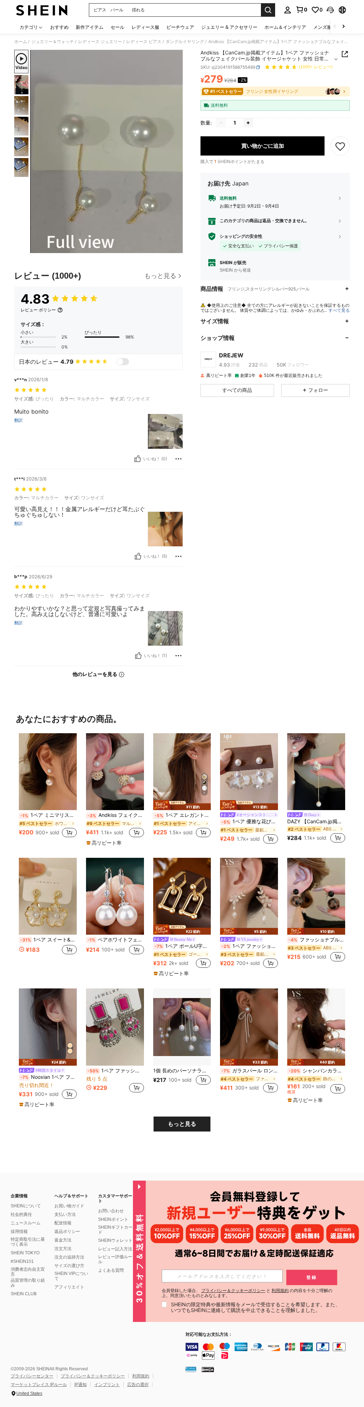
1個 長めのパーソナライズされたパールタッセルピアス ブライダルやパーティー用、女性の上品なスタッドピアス (182, 1070)
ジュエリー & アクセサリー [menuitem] (229, 27)
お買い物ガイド (69, 1205)
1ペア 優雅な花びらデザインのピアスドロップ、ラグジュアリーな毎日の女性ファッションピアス (249, 821)
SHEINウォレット (115, 1240)
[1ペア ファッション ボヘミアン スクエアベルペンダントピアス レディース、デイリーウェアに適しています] (115, 1027)
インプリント (107, 1384)
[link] (301, 9)
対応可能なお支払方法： (209, 1334)
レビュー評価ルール (115, 1259)
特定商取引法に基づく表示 (28, 1242)
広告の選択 (138, 1384)
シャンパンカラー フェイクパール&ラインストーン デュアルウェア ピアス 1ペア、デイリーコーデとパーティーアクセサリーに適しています (317, 1070)
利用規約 (140, 1376)
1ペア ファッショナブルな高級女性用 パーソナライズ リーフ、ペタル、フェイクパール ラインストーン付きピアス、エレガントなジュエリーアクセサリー (249, 946)
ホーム (20, 41)
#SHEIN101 (22, 1261)
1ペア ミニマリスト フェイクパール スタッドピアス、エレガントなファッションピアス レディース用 (48, 815)
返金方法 (62, 1240)
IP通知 (80, 1384)
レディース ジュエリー (100, 41)
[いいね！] (137, 459)
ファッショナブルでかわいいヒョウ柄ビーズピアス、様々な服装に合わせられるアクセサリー (317, 940)
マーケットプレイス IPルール (39, 1384)
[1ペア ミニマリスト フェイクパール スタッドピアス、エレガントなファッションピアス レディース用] (48, 771)
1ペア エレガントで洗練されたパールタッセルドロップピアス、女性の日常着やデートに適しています (183, 815)
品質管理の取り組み (28, 1283)
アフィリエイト (69, 1287)
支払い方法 (65, 1214)
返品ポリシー (67, 1231)
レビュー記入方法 (115, 1248)
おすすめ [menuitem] (59, 27)
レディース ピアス (143, 41)
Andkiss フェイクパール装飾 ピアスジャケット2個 (115, 815)
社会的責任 (21, 1214)
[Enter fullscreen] (177, 247)
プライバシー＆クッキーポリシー (93, 1376)
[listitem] (48, 789)
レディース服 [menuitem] (145, 27)
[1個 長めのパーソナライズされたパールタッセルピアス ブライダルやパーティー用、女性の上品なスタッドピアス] (182, 1027)
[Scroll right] (343, 27)
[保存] (340, 146)
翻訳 (18, 420)
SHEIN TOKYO (25, 1252)
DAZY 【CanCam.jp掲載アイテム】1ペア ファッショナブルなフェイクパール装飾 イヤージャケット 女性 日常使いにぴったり (316, 821)
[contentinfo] (273, 1351)
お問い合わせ (111, 1210)
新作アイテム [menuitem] (89, 27)
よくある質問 (111, 1270)
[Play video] (106, 151)
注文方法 (62, 1248)
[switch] (122, 361)
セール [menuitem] (117, 27)
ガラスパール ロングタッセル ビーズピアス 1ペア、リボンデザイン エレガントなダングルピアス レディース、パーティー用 (249, 1070)
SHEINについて (26, 1205)
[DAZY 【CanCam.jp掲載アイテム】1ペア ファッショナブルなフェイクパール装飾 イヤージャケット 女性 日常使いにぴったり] (316, 771)
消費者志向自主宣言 (28, 1272)
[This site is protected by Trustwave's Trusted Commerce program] (191, 1369)
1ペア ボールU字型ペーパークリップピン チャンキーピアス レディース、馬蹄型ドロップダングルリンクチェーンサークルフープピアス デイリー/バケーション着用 (183, 946)
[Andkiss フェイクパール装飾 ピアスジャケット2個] (115, 771)
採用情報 (19, 1231)
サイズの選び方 (69, 1265)
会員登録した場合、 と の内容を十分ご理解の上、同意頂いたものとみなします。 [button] (247, 1293)
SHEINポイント (113, 1219)
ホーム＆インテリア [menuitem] (285, 27)
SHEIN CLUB (24, 1293)
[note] (105, 842)
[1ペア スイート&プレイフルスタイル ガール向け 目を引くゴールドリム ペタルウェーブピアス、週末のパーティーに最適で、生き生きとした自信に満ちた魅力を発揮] (48, 896)
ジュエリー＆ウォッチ (52, 41)
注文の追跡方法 (69, 1257)
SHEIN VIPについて (71, 1276)
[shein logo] (42, 10)
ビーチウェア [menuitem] (180, 27)
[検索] (268, 10)
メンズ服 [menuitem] (322, 27)
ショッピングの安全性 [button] (241, 236)
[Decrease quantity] (221, 123)
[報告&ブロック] (178, 459)
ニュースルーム (26, 1222)
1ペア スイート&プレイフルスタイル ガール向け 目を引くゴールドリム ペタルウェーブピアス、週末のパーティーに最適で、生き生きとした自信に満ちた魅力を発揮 (48, 940)
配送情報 (62, 1222)
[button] (330, 10)
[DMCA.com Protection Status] (208, 1369)
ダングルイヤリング (185, 41)
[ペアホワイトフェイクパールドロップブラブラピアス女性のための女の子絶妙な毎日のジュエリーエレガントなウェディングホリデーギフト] (115, 896)
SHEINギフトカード (115, 1230)
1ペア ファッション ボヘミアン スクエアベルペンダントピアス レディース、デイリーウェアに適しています (115, 1070)
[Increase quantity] (248, 123)
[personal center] (287, 10)
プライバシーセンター (32, 1376)
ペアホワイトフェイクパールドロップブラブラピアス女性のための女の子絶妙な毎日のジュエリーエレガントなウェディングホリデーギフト (115, 940)
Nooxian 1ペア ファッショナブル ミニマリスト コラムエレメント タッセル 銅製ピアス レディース (48, 1077)
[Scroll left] (334, 27)
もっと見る (182, 1124)
